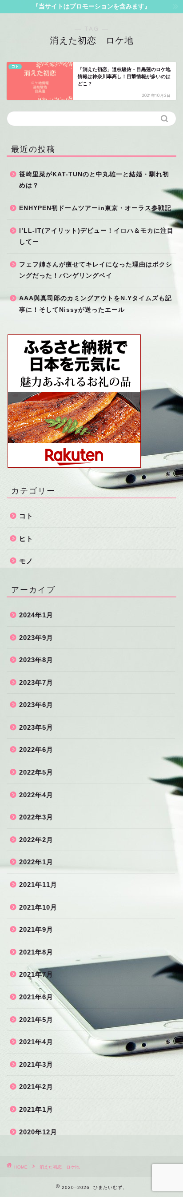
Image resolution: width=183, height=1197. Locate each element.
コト (26, 516)
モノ (26, 561)
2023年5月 (36, 727)
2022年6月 (36, 749)
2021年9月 (36, 929)
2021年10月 (38, 907)
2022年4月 (36, 795)
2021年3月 (36, 1064)
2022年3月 (36, 817)
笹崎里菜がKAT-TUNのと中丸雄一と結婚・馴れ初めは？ (94, 180)
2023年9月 (36, 637)
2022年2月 (36, 839)
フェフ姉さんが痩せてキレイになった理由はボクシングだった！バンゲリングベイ (95, 270)
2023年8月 (36, 660)
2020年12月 (38, 1132)
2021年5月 (36, 1019)
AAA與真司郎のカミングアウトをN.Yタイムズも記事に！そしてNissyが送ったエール (95, 304)
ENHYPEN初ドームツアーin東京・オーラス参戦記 (95, 208)
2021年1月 (36, 1109)
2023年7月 (36, 682)
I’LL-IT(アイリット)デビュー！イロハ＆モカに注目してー (96, 236)
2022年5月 (36, 772)
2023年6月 (36, 704)
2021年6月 (36, 997)
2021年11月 (38, 884)
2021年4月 (36, 1042)
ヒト (26, 538)
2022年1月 (36, 862)
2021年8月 (36, 952)
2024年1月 (36, 615)
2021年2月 (36, 1086)
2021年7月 (36, 974)
